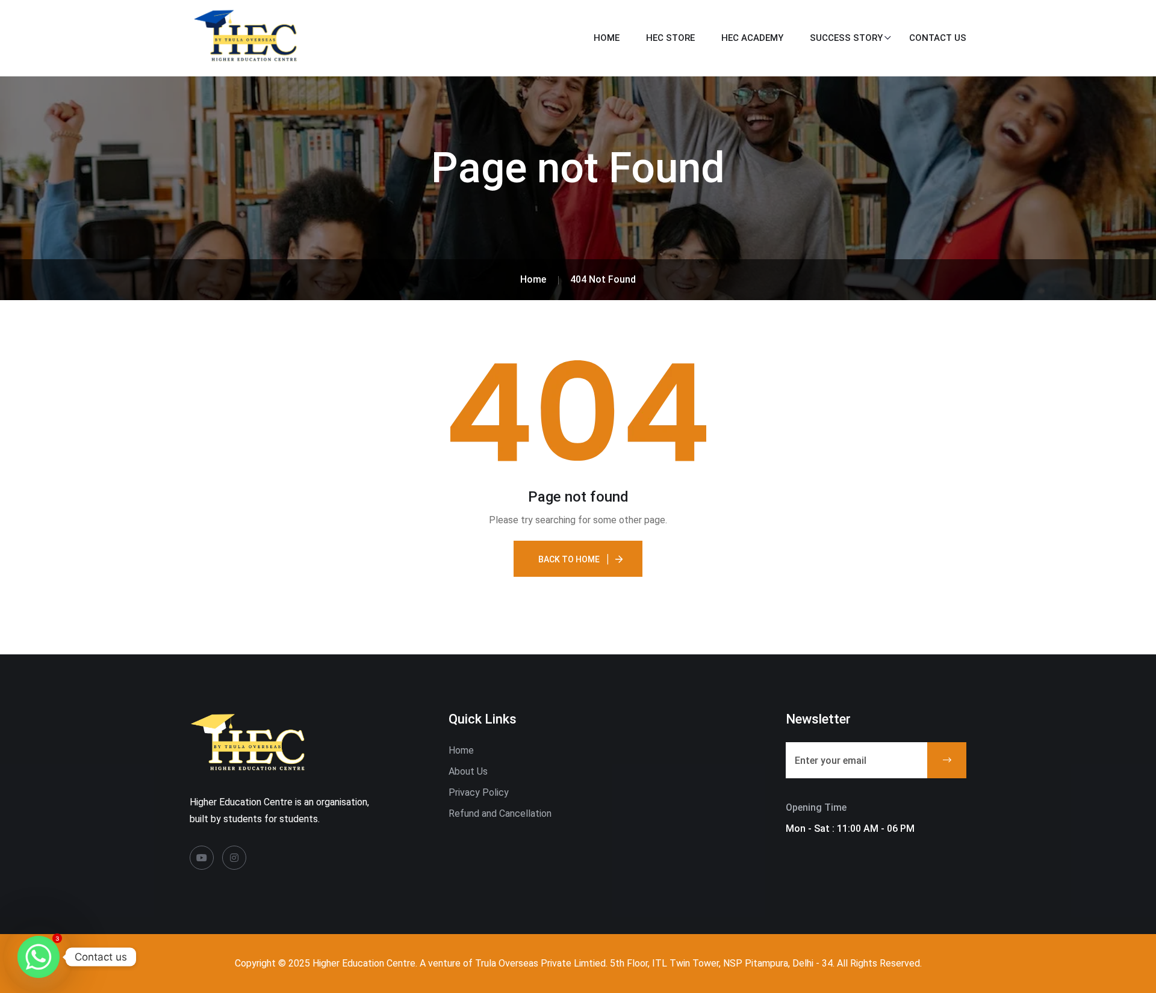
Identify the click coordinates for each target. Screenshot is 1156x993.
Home (607, 37)
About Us (468, 771)
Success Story (846, 37)
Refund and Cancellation (500, 813)
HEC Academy (752, 37)
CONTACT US (937, 37)
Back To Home (569, 559)
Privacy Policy (479, 792)
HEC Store (670, 37)
